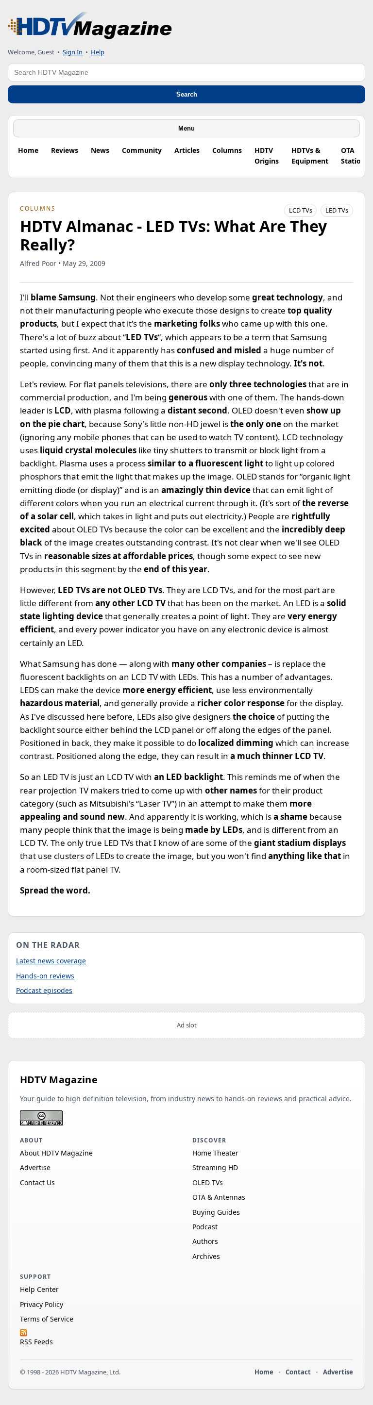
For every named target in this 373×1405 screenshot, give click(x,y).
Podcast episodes (44, 990)
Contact (298, 1372)
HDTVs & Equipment (309, 155)
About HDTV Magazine (56, 1152)
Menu (186, 128)
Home (28, 150)
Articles (187, 150)
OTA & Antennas (218, 1197)
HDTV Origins (266, 155)
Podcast (205, 1226)
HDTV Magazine (59, 1079)
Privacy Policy (41, 1304)
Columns (227, 150)
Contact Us (37, 1182)
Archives (206, 1256)
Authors (205, 1241)
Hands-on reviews (45, 975)
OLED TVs (207, 1182)
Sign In (73, 52)
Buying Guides (216, 1212)
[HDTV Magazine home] (90, 25)
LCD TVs (300, 210)
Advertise (35, 1167)
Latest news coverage (51, 960)
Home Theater (215, 1152)
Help (97, 52)
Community (142, 150)
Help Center (39, 1289)
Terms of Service (46, 1318)
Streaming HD (215, 1167)
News (100, 150)
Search (186, 94)
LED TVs (336, 210)
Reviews (64, 150)
